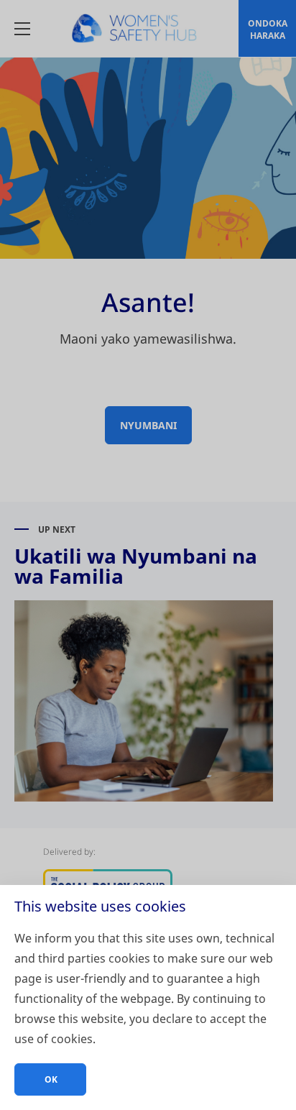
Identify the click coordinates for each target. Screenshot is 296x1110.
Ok (51, 1079)
